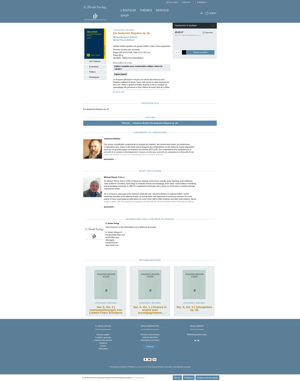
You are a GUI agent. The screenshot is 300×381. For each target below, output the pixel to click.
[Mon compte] (201, 13)
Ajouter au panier (200, 52)
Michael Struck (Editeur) (123, 40)
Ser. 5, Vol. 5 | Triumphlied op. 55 (194, 308)
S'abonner (150, 347)
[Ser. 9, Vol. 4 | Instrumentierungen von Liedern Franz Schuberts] (105, 284)
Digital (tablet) (120, 74)
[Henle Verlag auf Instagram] (215, 2)
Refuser (177, 378)
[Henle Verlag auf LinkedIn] (151, 371)
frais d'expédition (141, 367)
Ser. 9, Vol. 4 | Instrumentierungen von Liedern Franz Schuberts (105, 310)
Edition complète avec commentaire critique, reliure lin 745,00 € (138, 67)
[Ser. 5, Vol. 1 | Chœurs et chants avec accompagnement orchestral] (150, 284)
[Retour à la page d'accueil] (98, 13)
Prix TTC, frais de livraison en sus (186, 35)
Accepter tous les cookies (207, 378)
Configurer (188, 378)
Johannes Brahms (106, 303)
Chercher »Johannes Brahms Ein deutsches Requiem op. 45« (150, 123)
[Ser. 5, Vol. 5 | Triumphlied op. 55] (194, 284)
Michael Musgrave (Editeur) (125, 37)
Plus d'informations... (138, 378)
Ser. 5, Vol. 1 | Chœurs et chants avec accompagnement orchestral (150, 310)
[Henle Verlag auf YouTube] (212, 2)
